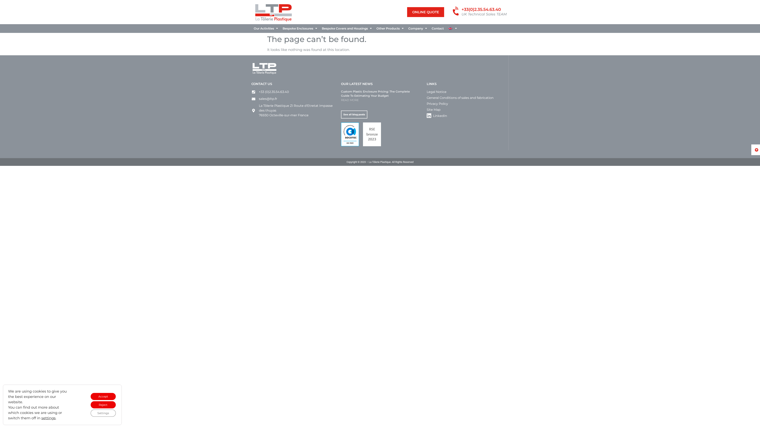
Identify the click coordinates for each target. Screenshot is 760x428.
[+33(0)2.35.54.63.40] (456, 11)
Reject (103, 405)
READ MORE (350, 100)
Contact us (261, 84)
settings (48, 418)
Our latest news (357, 84)
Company (415, 28)
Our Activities (264, 28)
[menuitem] (452, 28)
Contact (438, 28)
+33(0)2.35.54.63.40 (481, 9)
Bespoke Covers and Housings (345, 28)
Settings (103, 413)
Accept (103, 396)
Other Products (388, 28)
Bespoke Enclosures (298, 28)
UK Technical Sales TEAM (484, 14)
